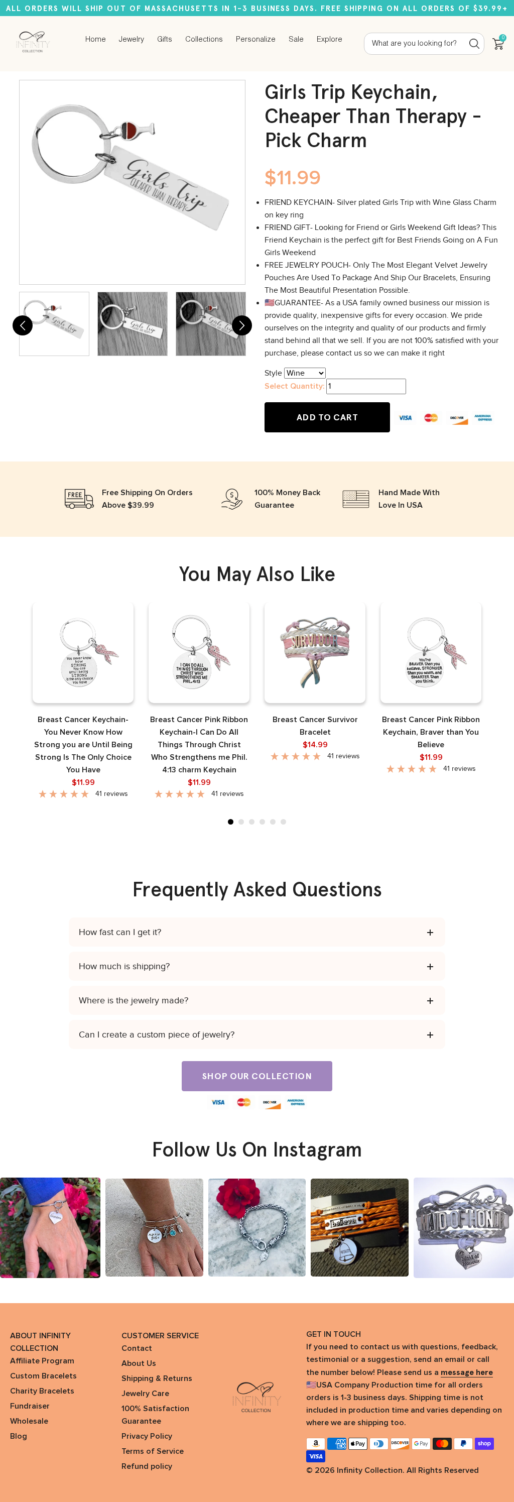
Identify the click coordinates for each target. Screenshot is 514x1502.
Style (273, 373)
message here (467, 1372)
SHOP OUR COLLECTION (257, 1076)
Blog (18, 1436)
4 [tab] (262, 822)
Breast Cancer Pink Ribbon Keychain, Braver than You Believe (431, 732)
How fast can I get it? (120, 932)
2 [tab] (241, 822)
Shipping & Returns (156, 1378)
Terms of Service (152, 1451)
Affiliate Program (42, 1361)
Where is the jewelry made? (133, 1000)
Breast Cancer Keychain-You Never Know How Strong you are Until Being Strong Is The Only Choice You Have (83, 745)
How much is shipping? (124, 966)
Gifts (164, 39)
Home (95, 39)
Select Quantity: (294, 386)
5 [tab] (273, 822)
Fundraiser (30, 1406)
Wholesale (29, 1421)
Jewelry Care (145, 1394)
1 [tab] (230, 822)
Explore (329, 39)
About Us (138, 1363)
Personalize (256, 39)
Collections (204, 39)
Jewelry (131, 39)
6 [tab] (283, 822)
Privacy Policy (146, 1436)
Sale (296, 39)
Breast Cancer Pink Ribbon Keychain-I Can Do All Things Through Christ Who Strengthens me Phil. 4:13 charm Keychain (199, 745)
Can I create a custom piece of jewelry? (156, 1034)
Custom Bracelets (43, 1376)
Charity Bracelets (42, 1391)
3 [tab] (251, 822)
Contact (136, 1348)
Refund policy (146, 1466)
